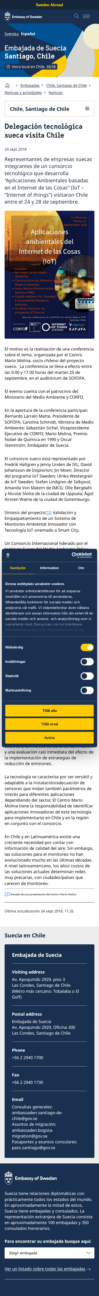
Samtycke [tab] (18, 568)
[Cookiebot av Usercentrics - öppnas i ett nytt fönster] (73, 555)
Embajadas (30, 85)
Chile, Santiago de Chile (66, 85)
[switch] (87, 661)
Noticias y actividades (23, 92)
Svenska (12, 33)
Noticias (56, 92)
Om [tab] (81, 568)
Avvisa (49, 738)
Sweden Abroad (49, 4)
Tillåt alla (49, 711)
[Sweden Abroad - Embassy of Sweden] (28, 16)
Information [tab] (49, 568)
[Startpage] (9, 85)
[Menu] (88, 16)
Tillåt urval (49, 724)
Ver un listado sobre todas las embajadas (45, 1268)
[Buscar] (77, 16)
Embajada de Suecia (35, 52)
